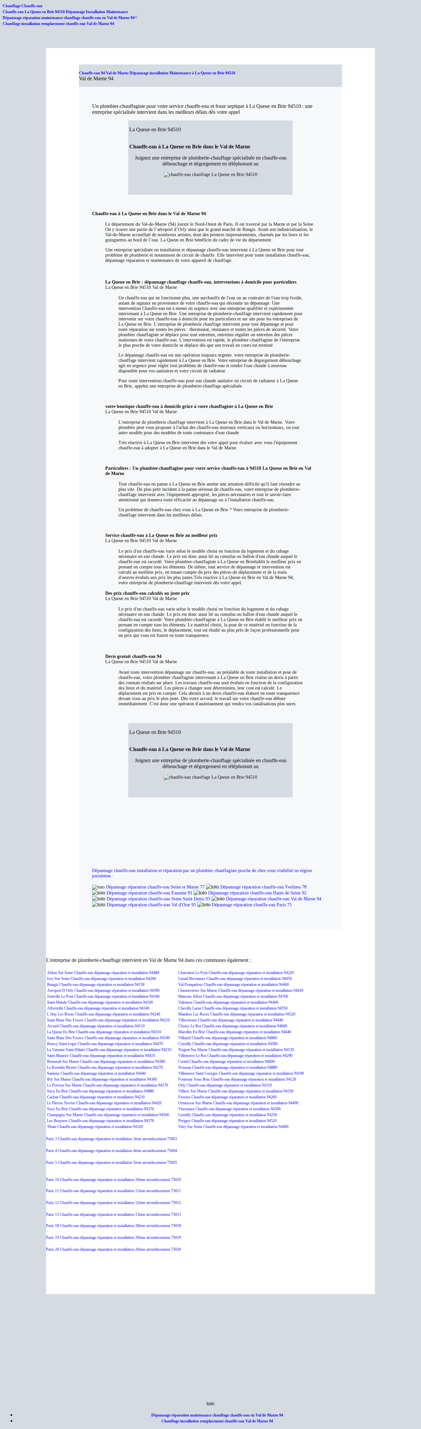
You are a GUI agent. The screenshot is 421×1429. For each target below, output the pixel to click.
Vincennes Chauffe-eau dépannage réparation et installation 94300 (229, 1109)
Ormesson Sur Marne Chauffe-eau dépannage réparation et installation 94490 (238, 1103)
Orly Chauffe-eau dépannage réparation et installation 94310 (225, 1085)
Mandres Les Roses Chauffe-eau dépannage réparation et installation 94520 (236, 1014)
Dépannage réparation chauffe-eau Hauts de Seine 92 (257, 892)
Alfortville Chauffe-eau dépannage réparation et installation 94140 (98, 1008)
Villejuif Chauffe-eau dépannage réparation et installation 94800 (227, 1038)
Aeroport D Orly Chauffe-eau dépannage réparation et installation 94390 (103, 990)
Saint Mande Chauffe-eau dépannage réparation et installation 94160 (100, 1002)
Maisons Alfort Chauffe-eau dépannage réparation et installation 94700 (233, 996)
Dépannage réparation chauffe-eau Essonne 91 (149, 892)
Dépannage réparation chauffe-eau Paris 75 (252, 904)
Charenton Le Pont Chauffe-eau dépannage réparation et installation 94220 (236, 972)
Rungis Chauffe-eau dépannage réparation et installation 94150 (95, 984)
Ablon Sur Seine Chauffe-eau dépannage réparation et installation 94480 (103, 972)
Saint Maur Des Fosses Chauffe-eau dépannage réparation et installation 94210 (108, 1020)
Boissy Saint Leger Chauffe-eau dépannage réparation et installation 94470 (105, 1043)
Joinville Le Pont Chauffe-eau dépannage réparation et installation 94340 (103, 996)
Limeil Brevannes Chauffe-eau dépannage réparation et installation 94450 (235, 978)
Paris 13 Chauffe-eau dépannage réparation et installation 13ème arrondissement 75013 (113, 1214)
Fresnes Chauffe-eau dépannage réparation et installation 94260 (227, 1097)
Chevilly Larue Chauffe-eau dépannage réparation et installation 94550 (232, 1008)
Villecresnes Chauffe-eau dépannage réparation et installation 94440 (230, 1020)
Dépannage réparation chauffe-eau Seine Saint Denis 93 (158, 898)
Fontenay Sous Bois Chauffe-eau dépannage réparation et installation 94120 (237, 1079)
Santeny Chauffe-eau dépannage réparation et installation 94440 (96, 1073)
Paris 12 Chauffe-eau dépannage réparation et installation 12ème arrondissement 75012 (113, 1202)
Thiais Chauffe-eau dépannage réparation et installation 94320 (95, 1126)
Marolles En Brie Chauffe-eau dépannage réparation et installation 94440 (234, 1032)
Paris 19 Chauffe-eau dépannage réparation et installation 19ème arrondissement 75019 (113, 1237)
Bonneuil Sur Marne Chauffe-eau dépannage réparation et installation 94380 (106, 1061)
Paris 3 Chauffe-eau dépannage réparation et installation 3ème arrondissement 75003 (111, 1139)
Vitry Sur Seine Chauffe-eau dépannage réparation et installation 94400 (233, 1126)
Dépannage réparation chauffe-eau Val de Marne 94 (273, 898)
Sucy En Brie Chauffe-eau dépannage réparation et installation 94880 (100, 1091)
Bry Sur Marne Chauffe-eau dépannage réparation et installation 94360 (102, 1079)
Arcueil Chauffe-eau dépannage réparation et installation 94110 (96, 1026)
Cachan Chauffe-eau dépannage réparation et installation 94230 (96, 1097)
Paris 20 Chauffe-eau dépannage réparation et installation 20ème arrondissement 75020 (113, 1249)
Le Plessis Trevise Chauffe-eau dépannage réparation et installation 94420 (104, 1103)
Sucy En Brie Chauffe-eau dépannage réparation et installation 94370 (100, 1109)
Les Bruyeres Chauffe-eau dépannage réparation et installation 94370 (100, 1120)
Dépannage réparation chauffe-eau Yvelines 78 (263, 887)
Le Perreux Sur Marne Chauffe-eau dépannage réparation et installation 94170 (107, 1085)
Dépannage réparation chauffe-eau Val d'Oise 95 (151, 904)
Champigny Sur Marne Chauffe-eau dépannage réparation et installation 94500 (108, 1115)
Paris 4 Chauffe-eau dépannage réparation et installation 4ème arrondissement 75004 (111, 1150)
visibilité (285, 870)
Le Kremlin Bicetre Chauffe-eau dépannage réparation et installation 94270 (105, 1067)
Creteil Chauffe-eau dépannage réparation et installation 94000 (226, 1061)
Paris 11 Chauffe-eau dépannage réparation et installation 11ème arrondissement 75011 (113, 1191)
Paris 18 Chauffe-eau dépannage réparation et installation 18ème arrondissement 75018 (113, 1225)
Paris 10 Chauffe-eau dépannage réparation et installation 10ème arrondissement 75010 (113, 1179)
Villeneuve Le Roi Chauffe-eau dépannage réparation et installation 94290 (235, 1055)
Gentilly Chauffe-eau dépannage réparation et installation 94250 (227, 1115)
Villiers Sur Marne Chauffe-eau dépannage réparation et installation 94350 (235, 1091)
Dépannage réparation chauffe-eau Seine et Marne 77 (155, 887)
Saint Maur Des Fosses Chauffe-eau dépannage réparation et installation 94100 (108, 1038)
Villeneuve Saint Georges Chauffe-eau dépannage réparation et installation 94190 (241, 1073)
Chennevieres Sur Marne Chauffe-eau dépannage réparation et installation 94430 (240, 990)
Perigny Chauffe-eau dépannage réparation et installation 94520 (227, 1120)
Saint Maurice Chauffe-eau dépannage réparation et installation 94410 (101, 1055)
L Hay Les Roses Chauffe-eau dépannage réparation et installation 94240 (103, 1014)
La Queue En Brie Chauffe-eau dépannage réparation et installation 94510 (104, 1032)
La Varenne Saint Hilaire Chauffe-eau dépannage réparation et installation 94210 (109, 1049)
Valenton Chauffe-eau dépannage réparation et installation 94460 (228, 1002)
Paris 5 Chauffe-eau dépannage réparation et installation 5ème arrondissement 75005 (111, 1162)
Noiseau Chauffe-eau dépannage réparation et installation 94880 (227, 1067)
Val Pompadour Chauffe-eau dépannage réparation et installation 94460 (233, 984)
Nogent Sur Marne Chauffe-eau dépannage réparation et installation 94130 (236, 1049)
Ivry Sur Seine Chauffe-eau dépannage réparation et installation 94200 (101, 978)
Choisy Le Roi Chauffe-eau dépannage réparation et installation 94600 (232, 1026)
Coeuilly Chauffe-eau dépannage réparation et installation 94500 (228, 1043)
